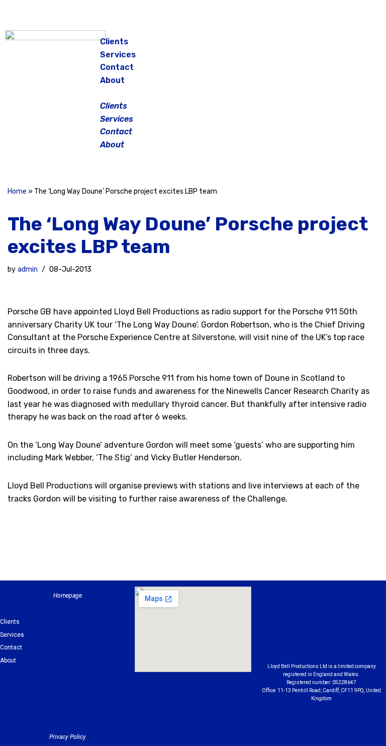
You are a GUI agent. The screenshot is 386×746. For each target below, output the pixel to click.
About (112, 80)
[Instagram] (336, 45)
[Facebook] (311, 45)
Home (17, 191)
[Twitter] (361, 45)
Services (118, 54)
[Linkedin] (362, 614)
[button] (193, 93)
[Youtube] (321, 639)
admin (28, 269)
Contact (117, 67)
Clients (114, 41)
